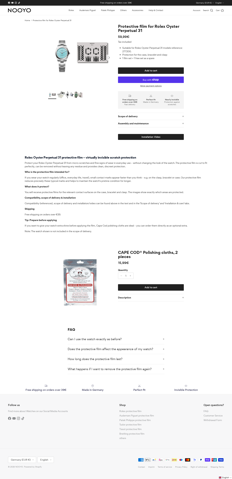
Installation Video (151, 137)
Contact (141, 467)
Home (27, 20)
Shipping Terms (217, 467)
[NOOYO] (19, 10)
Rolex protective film (130, 411)
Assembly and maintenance (133, 123)
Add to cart (151, 70)
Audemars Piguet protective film (136, 415)
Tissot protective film (130, 429)
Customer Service (213, 415)
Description (124, 297)
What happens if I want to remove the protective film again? (110, 369)
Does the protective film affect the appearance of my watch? (110, 349)
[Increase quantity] (131, 276)
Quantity (123, 270)
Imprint (151, 467)
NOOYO (19, 466)
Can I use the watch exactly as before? (95, 339)
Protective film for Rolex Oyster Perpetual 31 (52, 20)
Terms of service (165, 467)
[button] (225, 477)
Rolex (71, 10)
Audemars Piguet (87, 10)
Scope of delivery (128, 116)
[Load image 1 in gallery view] (80, 56)
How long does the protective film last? (95, 359)
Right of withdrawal (199, 467)
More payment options (151, 86)
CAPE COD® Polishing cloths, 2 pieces (148, 254)
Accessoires (137, 10)
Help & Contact (156, 10)
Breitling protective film (131, 433)
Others (123, 10)
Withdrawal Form (213, 420)
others (122, 438)
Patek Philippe (108, 10)
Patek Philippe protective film (135, 420)
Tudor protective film (130, 424)
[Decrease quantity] (120, 276)
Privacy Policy (181, 467)
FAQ (206, 411)
